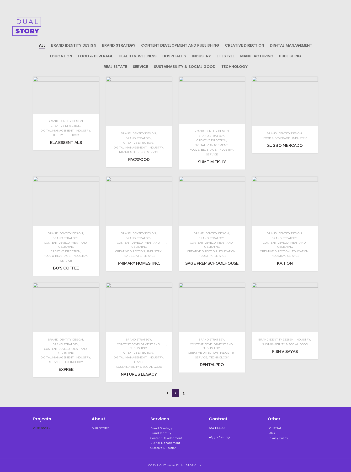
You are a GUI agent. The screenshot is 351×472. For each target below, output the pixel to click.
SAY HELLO (217, 428)
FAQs (271, 433)
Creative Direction (244, 45)
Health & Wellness (138, 56)
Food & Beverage (95, 56)
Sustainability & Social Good (185, 66)
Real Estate (115, 66)
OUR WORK (42, 428)
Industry (201, 56)
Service (140, 66)
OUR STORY (100, 428)
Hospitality (174, 56)
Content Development (166, 438)
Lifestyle (225, 56)
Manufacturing (256, 56)
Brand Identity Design (73, 45)
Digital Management (291, 45)
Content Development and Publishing (180, 45)
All (42, 45)
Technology (234, 66)
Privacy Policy (278, 438)
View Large (95, 80)
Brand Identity (160, 433)
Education (61, 56)
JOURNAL (275, 428)
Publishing (290, 56)
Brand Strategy (118, 45)
